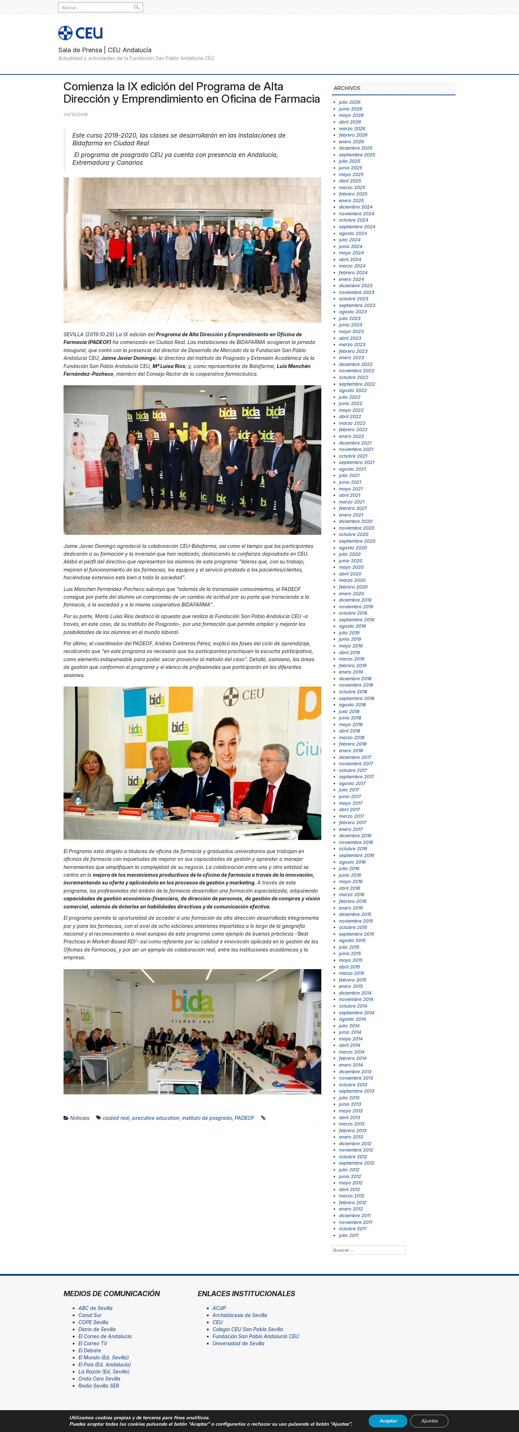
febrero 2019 (352, 665)
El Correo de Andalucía (105, 1336)
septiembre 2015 (356, 934)
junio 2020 (350, 560)
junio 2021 (350, 482)
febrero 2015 (352, 980)
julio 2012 (349, 1169)
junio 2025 (350, 167)
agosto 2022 (353, 390)
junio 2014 (350, 1032)
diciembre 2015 (355, 914)
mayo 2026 (351, 115)
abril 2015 (349, 966)
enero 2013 (351, 1137)
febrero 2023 (353, 351)
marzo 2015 (351, 973)
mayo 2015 (351, 960)
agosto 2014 (352, 1019)
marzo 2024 (352, 265)
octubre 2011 (352, 1228)
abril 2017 (349, 809)
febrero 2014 (352, 1058)
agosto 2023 (353, 311)
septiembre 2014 (356, 1012)
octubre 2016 (353, 848)
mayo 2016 (351, 881)
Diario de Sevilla (97, 1329)
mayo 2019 (351, 645)
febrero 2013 (352, 1130)
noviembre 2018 (356, 685)
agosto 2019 (352, 626)
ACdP (219, 1308)
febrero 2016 (352, 901)
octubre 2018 (353, 691)
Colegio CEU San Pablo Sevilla (248, 1329)
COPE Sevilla (93, 1322)
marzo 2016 (351, 894)
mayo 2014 (351, 1038)
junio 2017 (350, 796)
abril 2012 (349, 1189)
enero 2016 (351, 908)
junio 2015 (350, 953)
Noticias (79, 1118)
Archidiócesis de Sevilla (240, 1315)
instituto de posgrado (207, 1118)
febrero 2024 (353, 272)
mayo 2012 (351, 1182)
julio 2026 (349, 102)
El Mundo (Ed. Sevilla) (103, 1357)
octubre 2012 (353, 1156)
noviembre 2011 (355, 1222)
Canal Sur (89, 1315)
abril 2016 (349, 888)
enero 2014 (351, 1065)
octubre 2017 (353, 770)
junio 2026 (350, 108)
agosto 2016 (352, 862)
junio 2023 (350, 324)
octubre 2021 (353, 456)
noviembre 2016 (356, 842)
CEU (217, 1322)
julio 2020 (349, 554)
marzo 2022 (352, 423)
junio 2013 (350, 1104)
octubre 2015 (353, 927)
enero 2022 (351, 436)
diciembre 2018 (355, 678)
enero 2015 (351, 986)
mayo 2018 (351, 724)
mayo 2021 (351, 488)
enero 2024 (351, 279)
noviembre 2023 (356, 292)
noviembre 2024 (356, 213)
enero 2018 (351, 750)
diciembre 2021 (355, 443)
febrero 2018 (352, 744)
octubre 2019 (353, 613)
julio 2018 (349, 711)
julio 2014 (349, 1025)
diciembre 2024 (355, 207)
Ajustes (429, 1421)
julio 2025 (349, 161)
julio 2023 (349, 318)
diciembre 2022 (355, 364)
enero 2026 (351, 141)
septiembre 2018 (356, 698)
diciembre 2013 (355, 1071)
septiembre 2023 (357, 305)
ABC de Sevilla (95, 1308)
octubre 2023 (353, 298)
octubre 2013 (353, 1084)
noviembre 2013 (356, 1078)
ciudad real (116, 1118)
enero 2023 (351, 357)
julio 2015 (349, 947)
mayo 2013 (351, 1110)
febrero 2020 (353, 587)
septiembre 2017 (356, 776)
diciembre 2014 (355, 993)
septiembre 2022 (357, 384)
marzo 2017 (351, 816)
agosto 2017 (352, 783)
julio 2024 (349, 239)
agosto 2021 (352, 469)
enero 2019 (351, 672)
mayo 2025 (351, 174)
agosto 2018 (352, 704)
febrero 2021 (352, 508)
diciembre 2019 (355, 600)
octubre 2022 (353, 377)
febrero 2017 (352, 822)
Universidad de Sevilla (238, 1343)
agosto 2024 (353, 233)
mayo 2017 (350, 803)
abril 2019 (349, 652)
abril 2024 (350, 259)
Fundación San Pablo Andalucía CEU (256, 1336)
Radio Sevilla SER (98, 1386)
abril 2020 (350, 573)
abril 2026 (350, 122)
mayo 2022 (351, 410)
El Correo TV (92, 1343)
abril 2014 (349, 1045)
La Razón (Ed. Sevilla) (104, 1371)
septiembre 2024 (357, 226)
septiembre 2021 (356, 462)
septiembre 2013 (356, 1091)
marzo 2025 (352, 187)
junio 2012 (350, 1176)
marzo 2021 (351, 501)
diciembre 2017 (355, 757)
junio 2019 (350, 639)
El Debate (89, 1350)
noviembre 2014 (356, 999)
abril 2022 (350, 416)
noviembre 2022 (356, 370)
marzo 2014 (351, 1052)
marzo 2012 (351, 1195)
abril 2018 (349, 730)
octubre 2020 (353, 534)
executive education (155, 1118)
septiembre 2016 (356, 855)
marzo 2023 (352, 344)
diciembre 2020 (355, 521)
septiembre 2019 (356, 619)
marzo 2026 (352, 128)
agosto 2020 (353, 547)
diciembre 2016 (355, 835)
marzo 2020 (352, 580)
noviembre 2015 (356, 921)
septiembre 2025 (357, 154)
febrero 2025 (353, 194)
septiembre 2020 (357, 541)
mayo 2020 (351, 567)
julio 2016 (349, 868)
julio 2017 (349, 789)
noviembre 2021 (356, 449)
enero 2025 (351, 200)
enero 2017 (351, 829)
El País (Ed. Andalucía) (104, 1364)
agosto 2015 (352, 940)
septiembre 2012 (356, 1163)
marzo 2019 (351, 658)
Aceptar (388, 1421)
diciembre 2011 (354, 1215)
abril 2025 (350, 180)
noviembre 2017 (356, 763)
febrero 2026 (353, 135)
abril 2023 (350, 338)
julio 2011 (348, 1235)
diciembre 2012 (355, 1143)
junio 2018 (350, 717)
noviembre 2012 (356, 1150)
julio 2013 (349, 1097)
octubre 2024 (353, 220)
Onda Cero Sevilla (99, 1379)
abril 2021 (349, 495)
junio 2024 (350, 246)
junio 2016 (350, 875)
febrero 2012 (352, 1202)
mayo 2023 (351, 331)
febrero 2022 (353, 429)
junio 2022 (350, 403)
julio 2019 (349, 632)
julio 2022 (349, 397)
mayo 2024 (351, 252)
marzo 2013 (351, 1123)
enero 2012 (351, 1209)
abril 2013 (349, 1117)
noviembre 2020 (356, 528)
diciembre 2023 (355, 285)
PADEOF (244, 1118)
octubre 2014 (353, 1006)
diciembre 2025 (355, 148)
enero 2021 (351, 515)
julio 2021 (349, 475)
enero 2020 (351, 593)
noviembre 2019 (356, 606)
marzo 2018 (351, 737)
